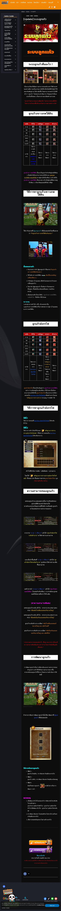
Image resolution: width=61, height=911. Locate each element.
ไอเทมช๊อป (36, 2)
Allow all (52, 905)
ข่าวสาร (27, 11)
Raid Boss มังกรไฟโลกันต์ (33, 372)
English (7, 908)
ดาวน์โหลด (23, 2)
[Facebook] (25, 873)
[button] (58, 2)
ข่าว (17, 2)
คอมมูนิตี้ (50, 2)
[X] (28, 873)
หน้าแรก (23, 11)
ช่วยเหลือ (43, 2)
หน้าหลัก (12, 2)
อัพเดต (31, 15)
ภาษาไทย (3, 908)
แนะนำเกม (29, 2)
